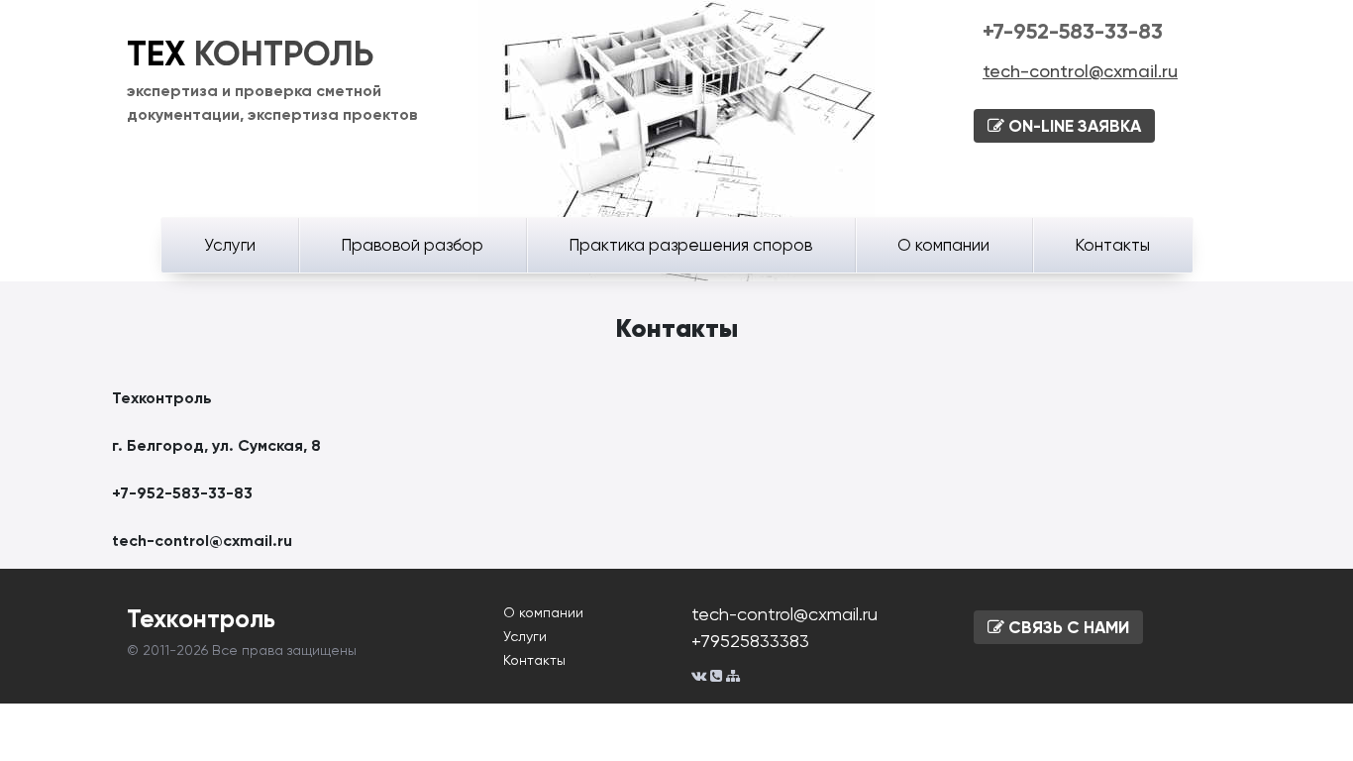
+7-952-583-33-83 (1073, 31)
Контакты (1112, 245)
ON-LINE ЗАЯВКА (1072, 126)
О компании (943, 245)
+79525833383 (750, 640)
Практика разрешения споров (690, 245)
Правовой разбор (412, 245)
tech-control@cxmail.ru (1080, 70)
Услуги (230, 245)
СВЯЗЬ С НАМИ (1066, 627)
